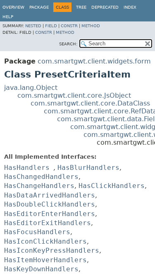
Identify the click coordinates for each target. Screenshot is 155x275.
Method (90, 26)
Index (130, 7)
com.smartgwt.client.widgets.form (94, 61)
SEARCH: (68, 44)
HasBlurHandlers (88, 168)
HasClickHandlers (112, 186)
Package (39, 7)
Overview (13, 7)
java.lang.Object (30, 88)
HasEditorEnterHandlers (49, 214)
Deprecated (105, 7)
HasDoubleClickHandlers (49, 204)
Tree (81, 7)
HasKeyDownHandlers (41, 269)
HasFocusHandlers (37, 232)
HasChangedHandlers (41, 177)
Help (7, 16)
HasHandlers (27, 168)
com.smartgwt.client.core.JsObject (74, 95)
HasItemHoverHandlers (45, 260)
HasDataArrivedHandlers (49, 195)
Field (51, 26)
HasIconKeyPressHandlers (51, 250)
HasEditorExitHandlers (47, 223)
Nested (33, 26)
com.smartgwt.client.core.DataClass (90, 103)
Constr (69, 26)
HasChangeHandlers (39, 186)
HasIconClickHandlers (45, 241)
